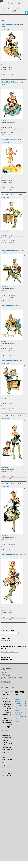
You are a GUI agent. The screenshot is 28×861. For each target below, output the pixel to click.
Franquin (4, 720)
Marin (10, 724)
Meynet (9, 726)
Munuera (9, 728)
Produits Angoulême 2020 (7, 750)
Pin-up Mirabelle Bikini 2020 (11, 139)
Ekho (9, 714)
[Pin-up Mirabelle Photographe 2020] (12, 581)
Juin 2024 (17, 721)
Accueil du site (16, 19)
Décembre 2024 (18, 712)
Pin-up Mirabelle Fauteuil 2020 (11, 305)
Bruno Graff (9, 19)
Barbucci (9, 708)
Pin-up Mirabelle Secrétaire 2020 (12, 250)
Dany (3, 710)
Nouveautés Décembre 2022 (7, 731)
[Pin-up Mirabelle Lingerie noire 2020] (12, 46)
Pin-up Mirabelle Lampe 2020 (11, 195)
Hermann (9, 720)
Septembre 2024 (19, 716)
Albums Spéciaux (6, 702)
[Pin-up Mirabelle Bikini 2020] (12, 159)
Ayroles (8, 706)
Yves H (3, 777)
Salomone (4, 771)
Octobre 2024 (18, 714)
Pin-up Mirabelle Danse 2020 (11, 484)
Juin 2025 (17, 710)
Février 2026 (18, 701)
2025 (9, 696)
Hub (3, 722)
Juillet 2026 (17, 697)
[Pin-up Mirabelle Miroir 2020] (12, 379)
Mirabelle (4, 729)
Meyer (3, 726)
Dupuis (6, 714)
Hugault (7, 722)
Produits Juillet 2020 (7, 759)
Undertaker (9, 773)
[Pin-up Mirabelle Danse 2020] (12, 510)
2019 (3, 694)
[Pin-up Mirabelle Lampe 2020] (12, 214)
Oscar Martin (5, 740)
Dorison (3, 712)
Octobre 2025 (18, 705)
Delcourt (7, 710)
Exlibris (5, 718)
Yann (11, 775)
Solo (8, 771)
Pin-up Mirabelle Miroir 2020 (11, 360)
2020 (6, 694)
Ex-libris (6, 29)
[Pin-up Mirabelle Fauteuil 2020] (12, 324)
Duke (3, 714)
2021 (9, 694)
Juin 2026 (17, 699)
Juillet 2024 (17, 719)
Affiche (4, 698)
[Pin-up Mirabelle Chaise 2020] (12, 442)
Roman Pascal (6, 768)
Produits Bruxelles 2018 (6, 753)
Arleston (4, 706)
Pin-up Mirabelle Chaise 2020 (11, 415)
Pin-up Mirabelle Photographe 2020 (13, 554)
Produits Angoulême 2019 (6, 746)
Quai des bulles (5, 765)
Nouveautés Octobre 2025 (6, 738)
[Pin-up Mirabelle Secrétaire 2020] (12, 269)
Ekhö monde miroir (6, 715)
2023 (11, 694)
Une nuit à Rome (5, 775)
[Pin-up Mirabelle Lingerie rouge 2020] (12, 103)
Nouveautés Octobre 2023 (6, 734)
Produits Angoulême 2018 (7, 743)
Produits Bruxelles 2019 (6, 756)
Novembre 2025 (19, 703)
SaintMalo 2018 (6, 770)
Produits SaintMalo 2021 (6, 761)
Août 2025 (17, 708)
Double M (8, 712)
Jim (10, 722)
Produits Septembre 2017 (7, 764)
